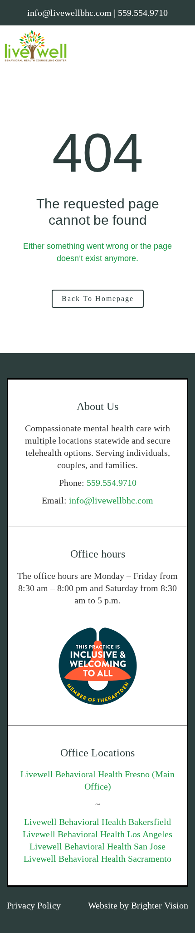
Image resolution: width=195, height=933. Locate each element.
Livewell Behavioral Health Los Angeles (97, 834)
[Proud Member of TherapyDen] (97, 666)
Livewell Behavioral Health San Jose (97, 846)
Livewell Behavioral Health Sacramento (97, 859)
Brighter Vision (159, 905)
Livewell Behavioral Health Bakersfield (97, 822)
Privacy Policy (34, 905)
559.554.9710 (111, 483)
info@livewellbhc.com (111, 500)
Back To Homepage (98, 298)
